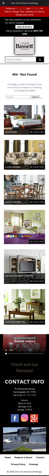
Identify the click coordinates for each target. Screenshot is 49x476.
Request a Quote (23, 457)
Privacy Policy (18, 464)
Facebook (35, 8)
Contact (40, 457)
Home (8, 457)
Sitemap (33, 464)
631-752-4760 (29, 395)
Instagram (21, 8)
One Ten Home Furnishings (24, 3)
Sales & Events (24, 26)
